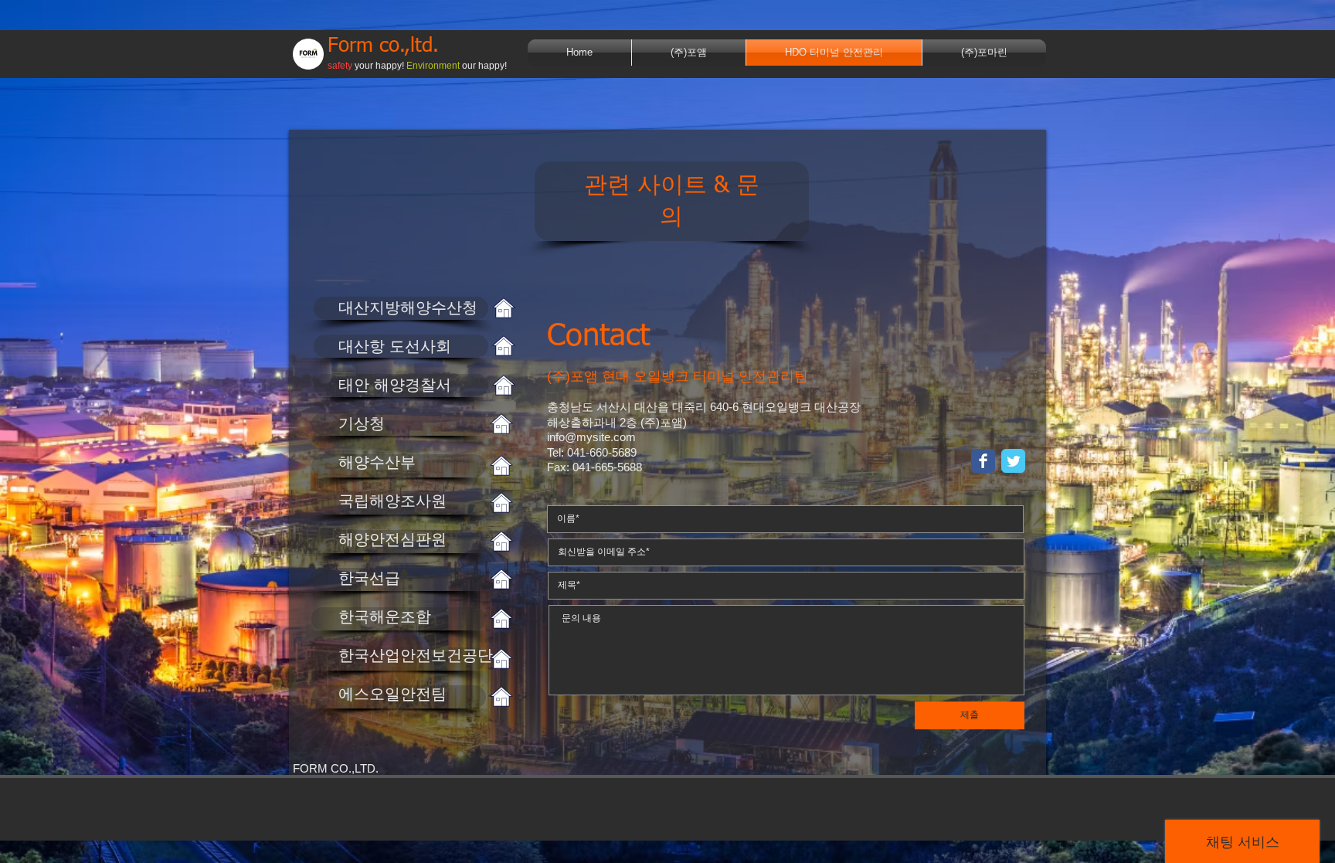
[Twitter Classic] (1013, 461)
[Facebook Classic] (983, 461)
